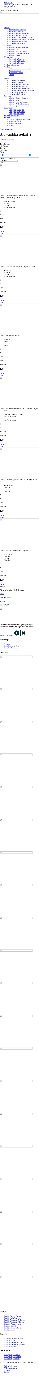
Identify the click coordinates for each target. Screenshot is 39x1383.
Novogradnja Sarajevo (16, 59)
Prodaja (7, 28)
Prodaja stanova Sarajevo (17, 30)
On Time (7, 67)
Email (2, 594)
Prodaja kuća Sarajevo (16, 32)
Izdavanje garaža (14, 55)
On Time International (11, 65)
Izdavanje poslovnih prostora (18, 51)
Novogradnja (8, 57)
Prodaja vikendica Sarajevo (18, 41)
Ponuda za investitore (16, 73)
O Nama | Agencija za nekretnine (20, 69)
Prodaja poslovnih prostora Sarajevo (21, 37)
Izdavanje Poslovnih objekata (19, 53)
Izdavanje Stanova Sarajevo (18, 47)
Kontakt (11, 75)
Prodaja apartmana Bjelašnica (19, 34)
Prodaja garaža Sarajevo (17, 43)
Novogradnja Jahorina (16, 63)
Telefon (2, 601)
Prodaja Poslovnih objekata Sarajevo (21, 39)
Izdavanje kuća (14, 49)
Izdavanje (7, 45)
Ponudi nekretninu (15, 71)
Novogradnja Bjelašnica (17, 61)
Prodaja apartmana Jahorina (18, 35)
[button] (2, 162)
